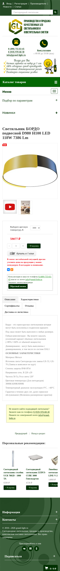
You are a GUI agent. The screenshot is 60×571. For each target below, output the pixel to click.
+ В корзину (34, 246)
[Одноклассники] (11, 269)
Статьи (18, 6)
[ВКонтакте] (8, 269)
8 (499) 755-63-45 (16, 49)
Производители (38, 3)
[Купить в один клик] (21, 253)
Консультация (44, 50)
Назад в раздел (38, 433)
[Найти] (55, 12)
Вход (8, 3)
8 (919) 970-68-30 (16, 52)
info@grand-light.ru (16, 55)
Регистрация (20, 3)
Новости (7, 6)
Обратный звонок (18, 286)
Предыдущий (21, 433)
